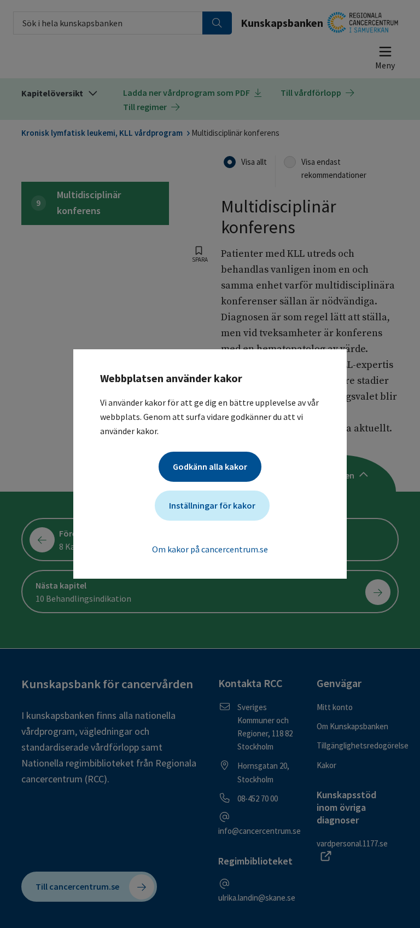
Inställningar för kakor (212, 505)
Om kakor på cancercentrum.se (210, 549)
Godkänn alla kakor (210, 466)
